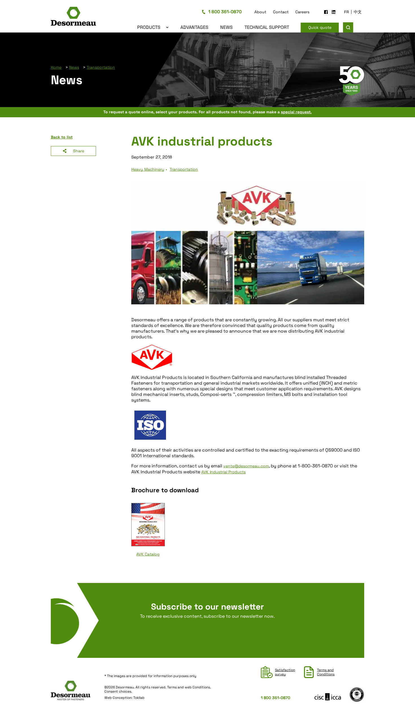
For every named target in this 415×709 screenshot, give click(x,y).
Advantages (194, 27)
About (260, 11)
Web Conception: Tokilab (124, 697)
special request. (296, 111)
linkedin (333, 12)
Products (148, 27)
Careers (302, 11)
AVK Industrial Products (223, 471)
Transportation (101, 67)
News (226, 27)
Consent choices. (118, 691)
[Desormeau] (77, 17)
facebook (326, 12)
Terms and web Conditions (188, 687)
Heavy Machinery (147, 169)
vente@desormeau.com (246, 466)
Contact (281, 11)
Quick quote (319, 27)
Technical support (266, 27)
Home (56, 67)
